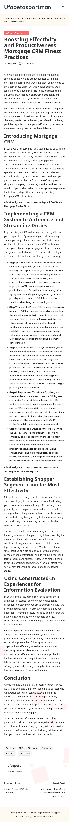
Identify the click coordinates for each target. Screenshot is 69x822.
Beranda (8, 18)
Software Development (16, 33)
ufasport (14, 766)
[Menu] (63, 7)
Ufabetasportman (27, 7)
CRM (21, 748)
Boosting (10, 748)
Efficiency (32, 748)
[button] (15, 771)
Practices (10, 753)
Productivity (25, 753)
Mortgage (46, 748)
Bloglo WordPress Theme (39, 816)
